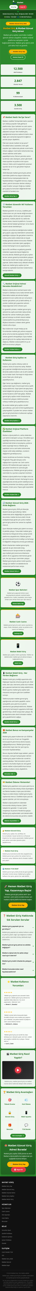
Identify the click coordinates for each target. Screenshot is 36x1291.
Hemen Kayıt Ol (18, 57)
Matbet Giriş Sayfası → (12, 420)
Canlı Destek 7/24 (7, 1252)
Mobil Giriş (18, 663)
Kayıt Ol (22, 7)
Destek (4, 1243)
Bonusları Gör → (10, 774)
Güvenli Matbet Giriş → (12, 275)
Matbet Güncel (6, 1262)
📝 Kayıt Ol (18, 1169)
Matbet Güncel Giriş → (12, 571)
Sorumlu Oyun (6, 1230)
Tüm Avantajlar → (18, 1136)
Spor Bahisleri (6, 1208)
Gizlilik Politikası (7, 1233)
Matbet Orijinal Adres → (12, 349)
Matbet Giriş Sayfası (8, 1196)
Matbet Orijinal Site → (12, 494)
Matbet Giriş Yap (18, 905)
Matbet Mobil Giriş (7, 1199)
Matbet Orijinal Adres (8, 1193)
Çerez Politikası (6, 1240)
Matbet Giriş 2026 (7, 1259)
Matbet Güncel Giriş (8, 1189)
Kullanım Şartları (7, 1237)
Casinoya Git (18, 633)
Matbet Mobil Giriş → (11, 722)
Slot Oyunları (6, 1215)
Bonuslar (4, 1221)
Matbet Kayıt (6, 1265)
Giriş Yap (13, 7)
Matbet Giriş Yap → (11, 196)
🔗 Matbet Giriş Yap (18, 51)
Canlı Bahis (5, 1218)
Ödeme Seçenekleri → (12, 821)
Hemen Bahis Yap (18, 603)
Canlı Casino (6, 1211)
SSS (3, 1255)
